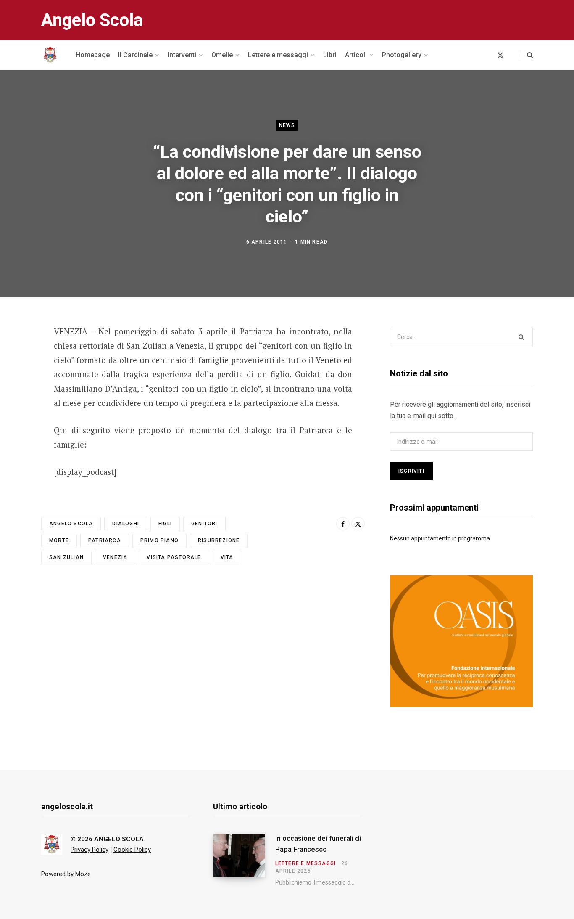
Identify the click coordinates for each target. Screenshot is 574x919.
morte (59, 540)
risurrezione (219, 540)
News (287, 125)
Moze (83, 874)
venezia (115, 557)
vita (227, 557)
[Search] (526, 55)
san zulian (66, 557)
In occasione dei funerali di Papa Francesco (318, 843)
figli (165, 524)
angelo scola (71, 524)
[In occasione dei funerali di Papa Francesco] (244, 859)
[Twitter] (19, 378)
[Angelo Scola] (50, 55)
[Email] (19, 400)
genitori (204, 524)
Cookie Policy (132, 849)
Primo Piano (159, 540)
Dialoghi (125, 524)
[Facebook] (19, 355)
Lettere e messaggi (305, 863)
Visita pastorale (174, 557)
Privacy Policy (89, 849)
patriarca (104, 540)
